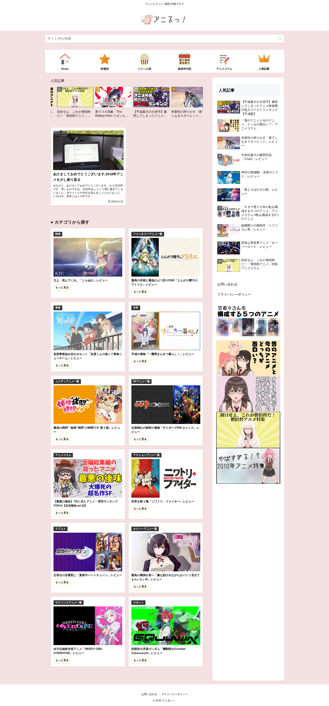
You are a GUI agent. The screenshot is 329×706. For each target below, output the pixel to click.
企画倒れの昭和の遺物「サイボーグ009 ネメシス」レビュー (165, 429)
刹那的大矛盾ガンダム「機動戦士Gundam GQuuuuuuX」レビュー (158, 651)
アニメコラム (63, 455)
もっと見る (62, 287)
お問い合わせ (227, 284)
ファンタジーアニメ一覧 (147, 234)
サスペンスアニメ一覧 (68, 602)
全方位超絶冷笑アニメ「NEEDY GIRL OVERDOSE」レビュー (78, 651)
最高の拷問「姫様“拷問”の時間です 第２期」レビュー (87, 429)
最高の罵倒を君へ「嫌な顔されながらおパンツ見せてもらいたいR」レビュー (165, 577)
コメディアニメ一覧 (67, 381)
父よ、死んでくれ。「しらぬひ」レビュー (81, 280)
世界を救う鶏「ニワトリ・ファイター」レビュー (162, 501)
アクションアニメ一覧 (146, 455)
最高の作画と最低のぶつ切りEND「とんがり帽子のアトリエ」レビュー (164, 282)
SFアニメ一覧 (141, 381)
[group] (75, 103)
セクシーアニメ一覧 (145, 528)
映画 (58, 234)
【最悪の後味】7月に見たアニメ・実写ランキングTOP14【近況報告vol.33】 (86, 503)
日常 (135, 307)
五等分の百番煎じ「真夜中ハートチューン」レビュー (88, 575)
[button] (280, 38)
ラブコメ (60, 528)
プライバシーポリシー (234, 294)
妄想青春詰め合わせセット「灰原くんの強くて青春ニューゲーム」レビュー (88, 356)
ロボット (138, 602)
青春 (58, 307)
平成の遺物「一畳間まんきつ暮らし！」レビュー (162, 354)
